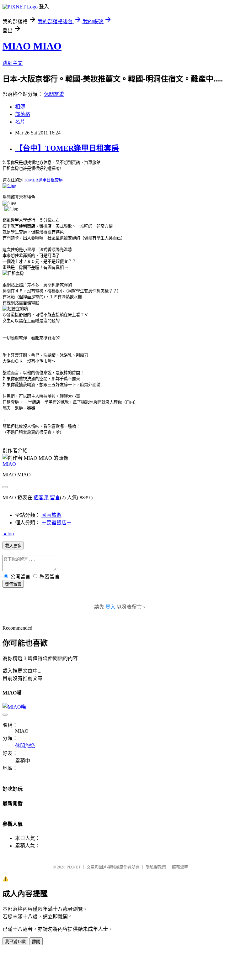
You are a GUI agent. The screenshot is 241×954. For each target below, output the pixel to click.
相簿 (20, 106)
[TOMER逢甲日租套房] (9, 185)
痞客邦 (41, 497)
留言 (55, 497)
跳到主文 (13, 63)
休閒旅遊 (54, 94)
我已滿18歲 (15, 941)
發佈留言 (13, 584)
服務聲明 (180, 867)
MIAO (9, 464)
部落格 (22, 114)
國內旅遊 (51, 515)
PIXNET (74, 867)
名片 (20, 121)
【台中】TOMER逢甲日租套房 (67, 148)
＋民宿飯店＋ (56, 522)
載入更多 (13, 545)
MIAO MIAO (32, 46)
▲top (8, 533)
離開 (36, 941)
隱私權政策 (156, 867)
